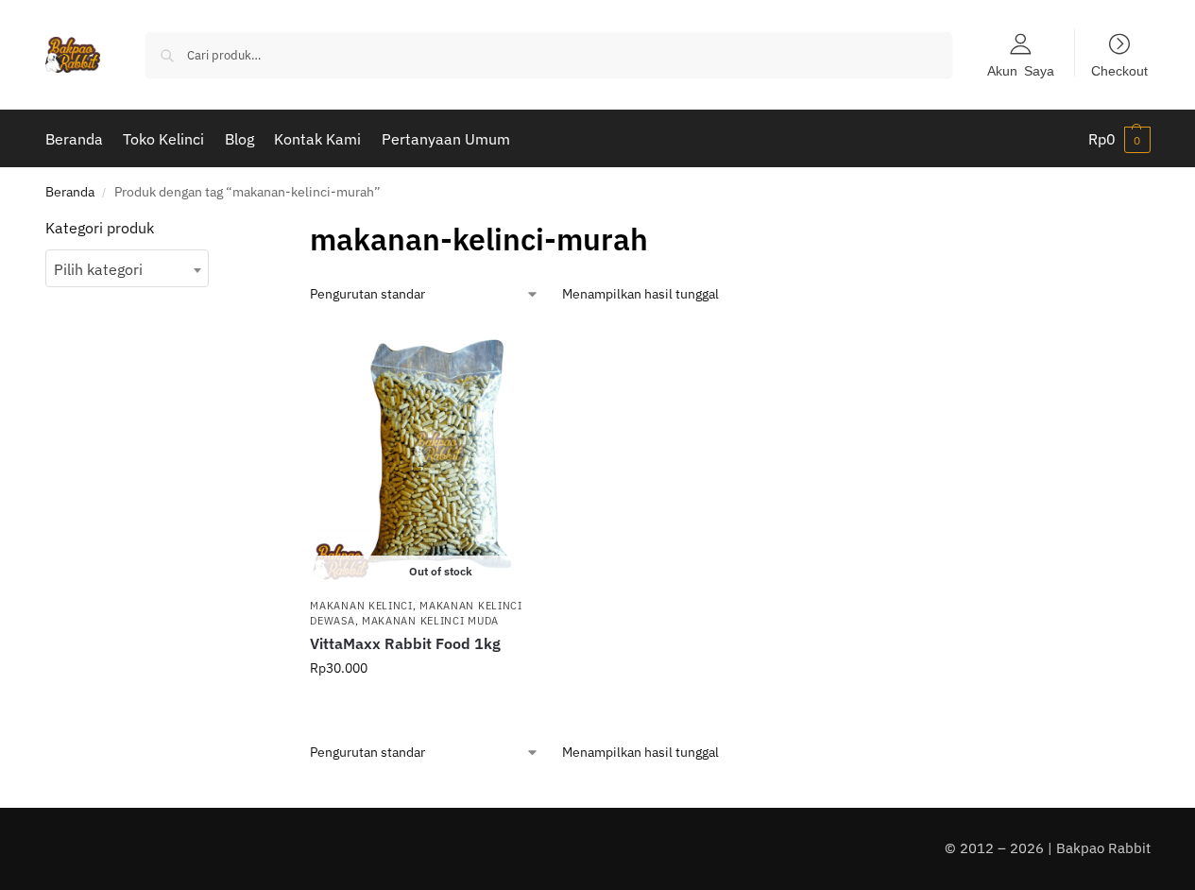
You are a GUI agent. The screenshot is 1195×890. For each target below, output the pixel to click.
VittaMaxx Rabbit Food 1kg (405, 643)
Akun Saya (1020, 70)
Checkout (1119, 70)
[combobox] (127, 268)
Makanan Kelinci (361, 605)
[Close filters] (238, 228)
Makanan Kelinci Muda (430, 620)
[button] (1119, 139)
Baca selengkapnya (441, 708)
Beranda (69, 191)
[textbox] (127, 269)
